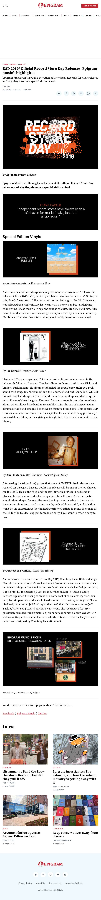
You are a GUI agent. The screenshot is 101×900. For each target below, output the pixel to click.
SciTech (56, 768)
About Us (40, 883)
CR (55, 890)
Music (89, 15)
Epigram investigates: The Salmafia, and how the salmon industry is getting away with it (74, 777)
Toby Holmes (9, 783)
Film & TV (77, 15)
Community (53, 15)
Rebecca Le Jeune (61, 787)
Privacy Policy (25, 883)
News (14, 15)
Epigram (7, 87)
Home (5, 15)
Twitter (42, 713)
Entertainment (10, 64)
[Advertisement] (50, 38)
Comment (26, 15)
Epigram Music (26, 713)
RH (58, 890)
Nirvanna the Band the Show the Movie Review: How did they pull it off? (24, 775)
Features (39, 15)
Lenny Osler (9, 840)
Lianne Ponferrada (62, 840)
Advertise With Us (73, 883)
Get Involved (90, 6)
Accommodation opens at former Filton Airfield (21, 834)
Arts (66, 15)
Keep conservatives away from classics (75, 834)
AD (61, 890)
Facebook (8, 713)
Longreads (58, 829)
